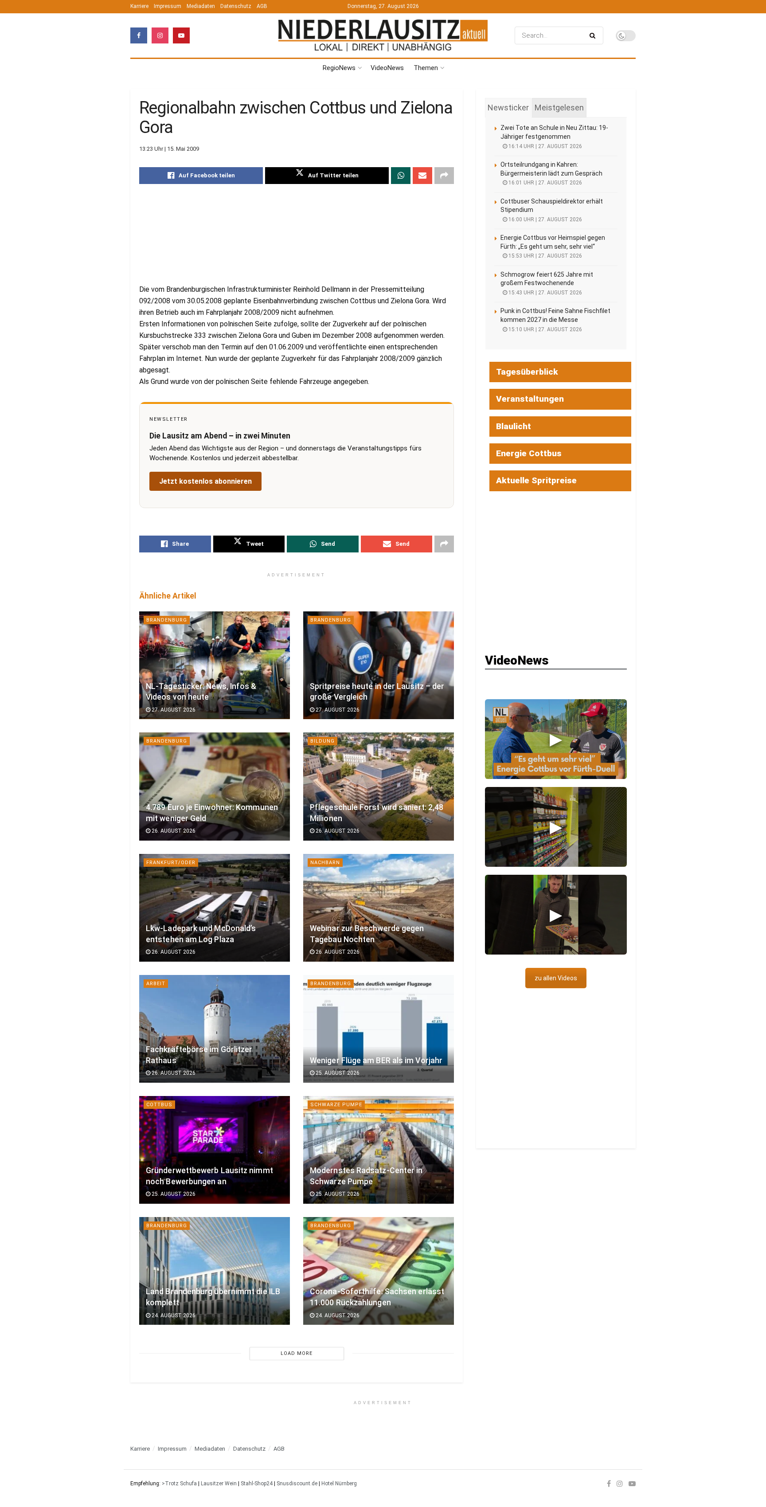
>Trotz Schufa (179, 1483)
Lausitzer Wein (219, 1483)
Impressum (167, 6)
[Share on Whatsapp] (400, 175)
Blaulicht (513, 426)
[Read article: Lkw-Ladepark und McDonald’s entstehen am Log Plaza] (214, 908)
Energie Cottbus (529, 453)
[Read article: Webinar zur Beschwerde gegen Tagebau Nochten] (378, 908)
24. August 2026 (172, 1315)
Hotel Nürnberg (339, 1483)
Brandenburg (166, 620)
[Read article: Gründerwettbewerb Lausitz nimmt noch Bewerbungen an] (214, 1150)
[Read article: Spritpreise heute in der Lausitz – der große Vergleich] (378, 665)
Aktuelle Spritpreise (536, 480)
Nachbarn (325, 862)
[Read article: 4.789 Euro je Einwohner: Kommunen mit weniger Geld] (214, 786)
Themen (426, 68)
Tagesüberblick (527, 372)
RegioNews (339, 68)
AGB (262, 6)
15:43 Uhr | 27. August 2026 (544, 293)
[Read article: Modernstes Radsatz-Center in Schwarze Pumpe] (378, 1150)
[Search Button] (594, 35)
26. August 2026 (172, 831)
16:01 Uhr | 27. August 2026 (544, 183)
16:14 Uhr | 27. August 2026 (544, 146)
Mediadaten (201, 6)
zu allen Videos (556, 978)
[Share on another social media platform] (444, 175)
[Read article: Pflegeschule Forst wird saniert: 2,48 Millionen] (378, 786)
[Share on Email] (422, 175)
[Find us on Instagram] (160, 35)
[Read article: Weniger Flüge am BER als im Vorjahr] (378, 1029)
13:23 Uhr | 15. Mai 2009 (169, 148)
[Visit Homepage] (383, 35)
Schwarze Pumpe (336, 1105)
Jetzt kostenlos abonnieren (205, 481)
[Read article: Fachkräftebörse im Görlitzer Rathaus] (214, 1029)
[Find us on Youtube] (181, 35)
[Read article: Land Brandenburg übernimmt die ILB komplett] (214, 1271)
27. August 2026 (172, 710)
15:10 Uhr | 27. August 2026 (544, 329)
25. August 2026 (337, 1073)
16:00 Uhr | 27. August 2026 (544, 219)
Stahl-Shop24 (257, 1483)
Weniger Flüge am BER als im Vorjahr (376, 1060)
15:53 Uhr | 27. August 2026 (544, 256)
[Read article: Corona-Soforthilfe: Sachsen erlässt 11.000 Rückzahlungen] (378, 1271)
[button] (556, 739)
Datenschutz (235, 6)
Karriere (139, 6)
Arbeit (155, 983)
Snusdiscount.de (297, 1483)
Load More (297, 1353)
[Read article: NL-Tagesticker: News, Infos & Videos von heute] (214, 665)
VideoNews (387, 68)
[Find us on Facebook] (138, 35)
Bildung (322, 741)
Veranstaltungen (530, 399)
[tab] (508, 107)
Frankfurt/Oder (170, 862)
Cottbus (159, 1105)
